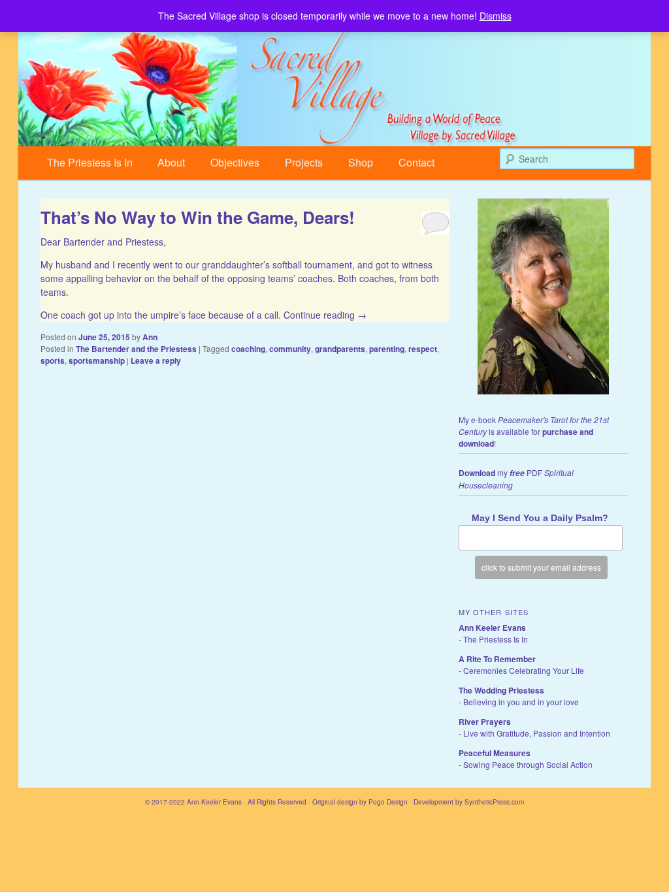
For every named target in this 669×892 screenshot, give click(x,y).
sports (53, 360)
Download (477, 473)
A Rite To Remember (497, 659)
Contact (416, 162)
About (171, 162)
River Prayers (485, 721)
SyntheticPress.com (494, 801)
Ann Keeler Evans (492, 627)
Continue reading (325, 314)
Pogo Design (388, 801)
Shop (360, 162)
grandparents (340, 349)
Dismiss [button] (496, 15)
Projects (304, 162)
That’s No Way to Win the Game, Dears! (198, 217)
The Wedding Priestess (501, 690)
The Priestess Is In (90, 162)
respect (422, 349)
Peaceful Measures (494, 753)
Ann (149, 337)
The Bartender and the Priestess (136, 349)
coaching (248, 349)
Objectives (234, 162)
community (290, 349)
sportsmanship (97, 360)
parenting (386, 349)
